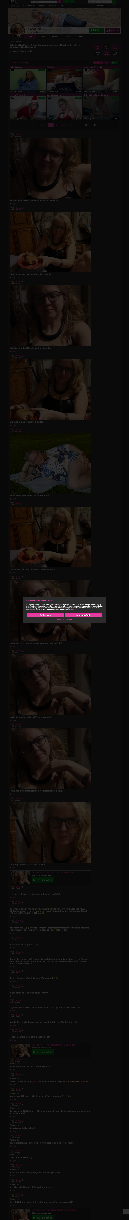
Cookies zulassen (45, 615)
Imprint (59, 619)
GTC (63, 619)
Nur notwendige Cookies (83, 615)
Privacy (66, 619)
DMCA (70, 619)
